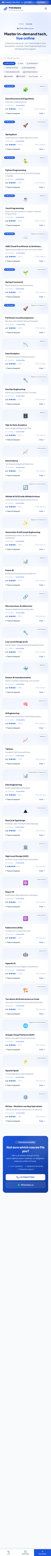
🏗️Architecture (32, 63)
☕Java (20, 63)
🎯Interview (8, 76)
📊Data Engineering (28, 68)
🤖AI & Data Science (30, 72)
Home (21, 24)
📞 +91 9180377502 (25, 1177)
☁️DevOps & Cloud (11, 68)
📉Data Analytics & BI (11, 72)
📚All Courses (9, 63)
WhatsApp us (27, 1185)
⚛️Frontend (20, 76)
